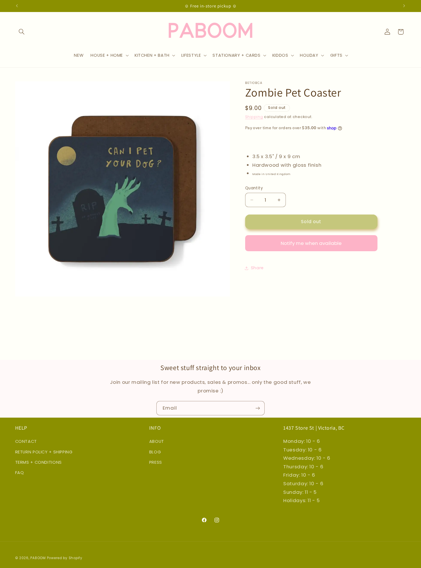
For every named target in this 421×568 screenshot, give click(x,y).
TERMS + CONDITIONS (38, 462)
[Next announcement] (404, 5)
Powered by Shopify (64, 558)
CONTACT (26, 441)
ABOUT (156, 441)
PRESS (155, 462)
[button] (21, 31)
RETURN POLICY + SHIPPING (44, 452)
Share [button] (257, 268)
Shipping (254, 117)
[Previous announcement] (17, 5)
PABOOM (38, 558)
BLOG (155, 452)
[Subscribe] (257, 408)
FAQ (19, 472)
